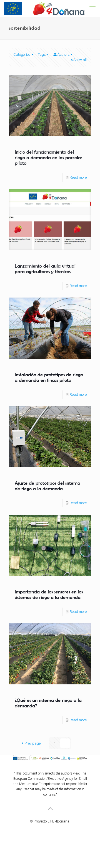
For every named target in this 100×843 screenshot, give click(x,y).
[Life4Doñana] (44, 8)
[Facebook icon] (41, 829)
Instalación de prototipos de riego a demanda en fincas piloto (49, 377)
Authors (64, 54)
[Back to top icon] (50, 808)
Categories (22, 54)
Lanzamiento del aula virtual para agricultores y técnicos (45, 268)
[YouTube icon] (53, 829)
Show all (80, 60)
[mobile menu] (92, 8)
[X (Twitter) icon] (47, 829)
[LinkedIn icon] (59, 829)
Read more (78, 177)
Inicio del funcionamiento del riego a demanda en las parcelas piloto (48, 157)
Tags (42, 54)
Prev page (32, 743)
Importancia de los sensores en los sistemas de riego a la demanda (49, 594)
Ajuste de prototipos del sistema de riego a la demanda (47, 485)
